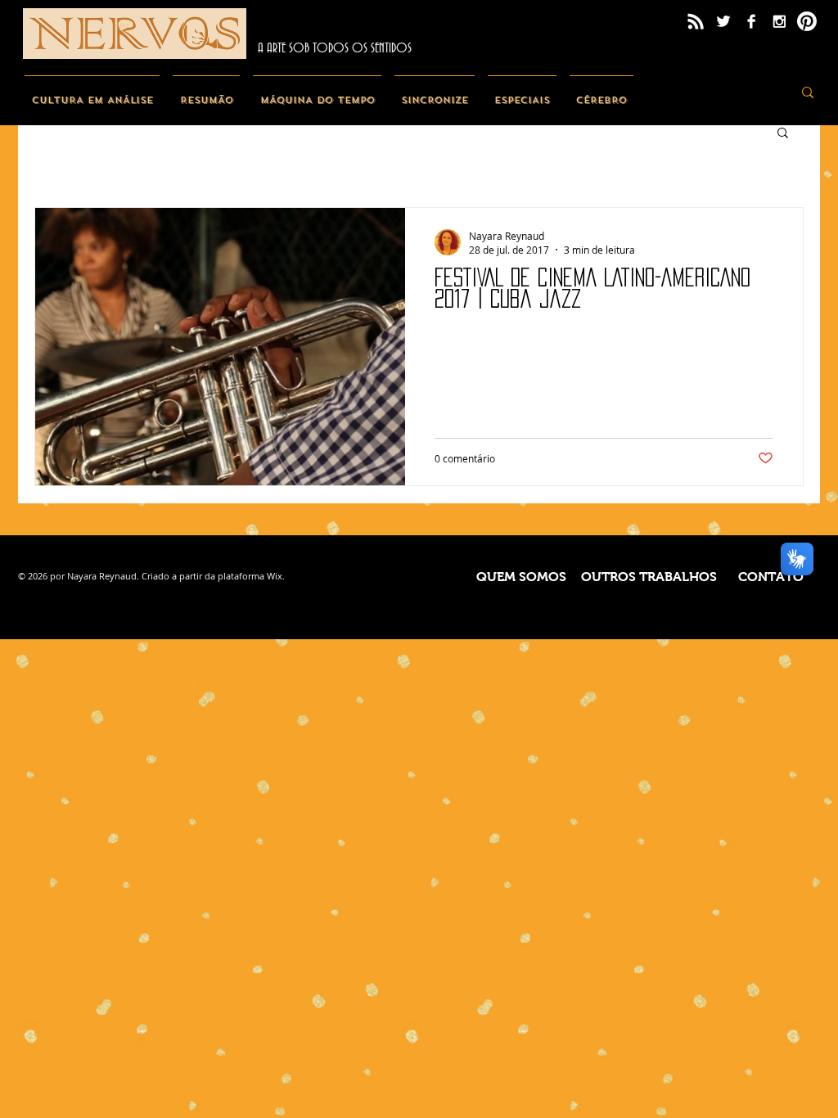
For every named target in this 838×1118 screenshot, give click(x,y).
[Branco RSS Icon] (696, 21)
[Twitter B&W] (723, 21)
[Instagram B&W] (779, 21)
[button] (783, 133)
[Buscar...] (807, 92)
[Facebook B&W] (751, 21)
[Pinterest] (807, 21)
